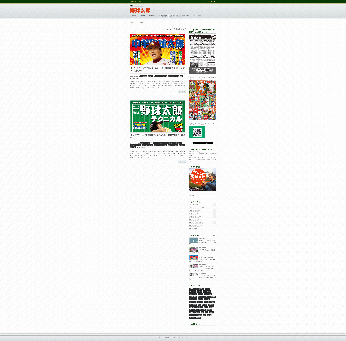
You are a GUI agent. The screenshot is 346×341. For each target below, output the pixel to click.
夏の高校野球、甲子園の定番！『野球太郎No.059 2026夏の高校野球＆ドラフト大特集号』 (202, 259)
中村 (140, 145)
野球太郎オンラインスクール (196, 222)
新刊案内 (150, 76)
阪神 (135, 147)
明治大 (191, 309)
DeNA (154, 143)
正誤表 (176, 145)
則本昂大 (174, 76)
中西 (143, 145)
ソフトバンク (206, 291)
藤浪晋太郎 (181, 145)
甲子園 (197, 312)
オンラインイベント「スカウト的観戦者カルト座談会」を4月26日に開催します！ (202, 277)
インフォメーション (194, 207)
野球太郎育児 (192, 229)
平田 (178, 76)
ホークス (200, 299)
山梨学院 (192, 307)
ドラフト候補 (193, 296)
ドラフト (200, 294)
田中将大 (192, 312)
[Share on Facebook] (214, 1)
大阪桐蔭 (211, 304)
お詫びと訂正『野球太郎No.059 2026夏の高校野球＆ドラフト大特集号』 (202, 242)
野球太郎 (148, 143)
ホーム (134, 1)
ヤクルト (179, 143)
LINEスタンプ (192, 204)
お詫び (201, 289)
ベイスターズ (173, 143)
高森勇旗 (198, 317)
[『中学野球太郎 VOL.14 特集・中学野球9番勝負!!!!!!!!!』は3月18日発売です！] (157, 49)
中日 (166, 76)
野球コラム (192, 219)
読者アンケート (186, 15)
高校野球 (192, 317)
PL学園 (196, 289)
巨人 (152, 145)
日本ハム (160, 145)
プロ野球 (213, 296)
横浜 (173, 145)
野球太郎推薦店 (193, 225)
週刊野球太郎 (192, 216)
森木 (196, 309)
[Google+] (208, 1)
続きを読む (182, 91)
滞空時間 (209, 309)
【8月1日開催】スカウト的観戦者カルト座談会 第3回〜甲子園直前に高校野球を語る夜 (202, 251)
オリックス (159, 143)
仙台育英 (204, 304)
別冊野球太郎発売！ (194, 210)
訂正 (206, 312)
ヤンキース (192, 302)
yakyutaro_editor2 (135, 78)
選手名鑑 (211, 312)
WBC (157, 76)
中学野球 (162, 76)
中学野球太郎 (144, 76)
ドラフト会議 (208, 294)
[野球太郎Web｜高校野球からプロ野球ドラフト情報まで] (140, 7)
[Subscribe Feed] (205, 1)
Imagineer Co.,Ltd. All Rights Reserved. (178, 337)
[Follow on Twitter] (211, 1)
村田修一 (165, 145)
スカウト (199, 291)
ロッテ (206, 302)
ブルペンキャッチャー (203, 296)
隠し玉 (209, 315)
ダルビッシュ (193, 294)
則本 (169, 76)
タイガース (166, 143)
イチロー (207, 289)
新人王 (206, 307)
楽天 (181, 76)
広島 (155, 145)
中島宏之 (132, 145)
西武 (131, 147)
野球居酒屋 (199, 315)
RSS (141, 1)
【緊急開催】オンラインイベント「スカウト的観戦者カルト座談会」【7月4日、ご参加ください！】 (202, 268)
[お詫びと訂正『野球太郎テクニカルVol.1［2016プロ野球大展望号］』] (157, 116)
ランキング (200, 302)
